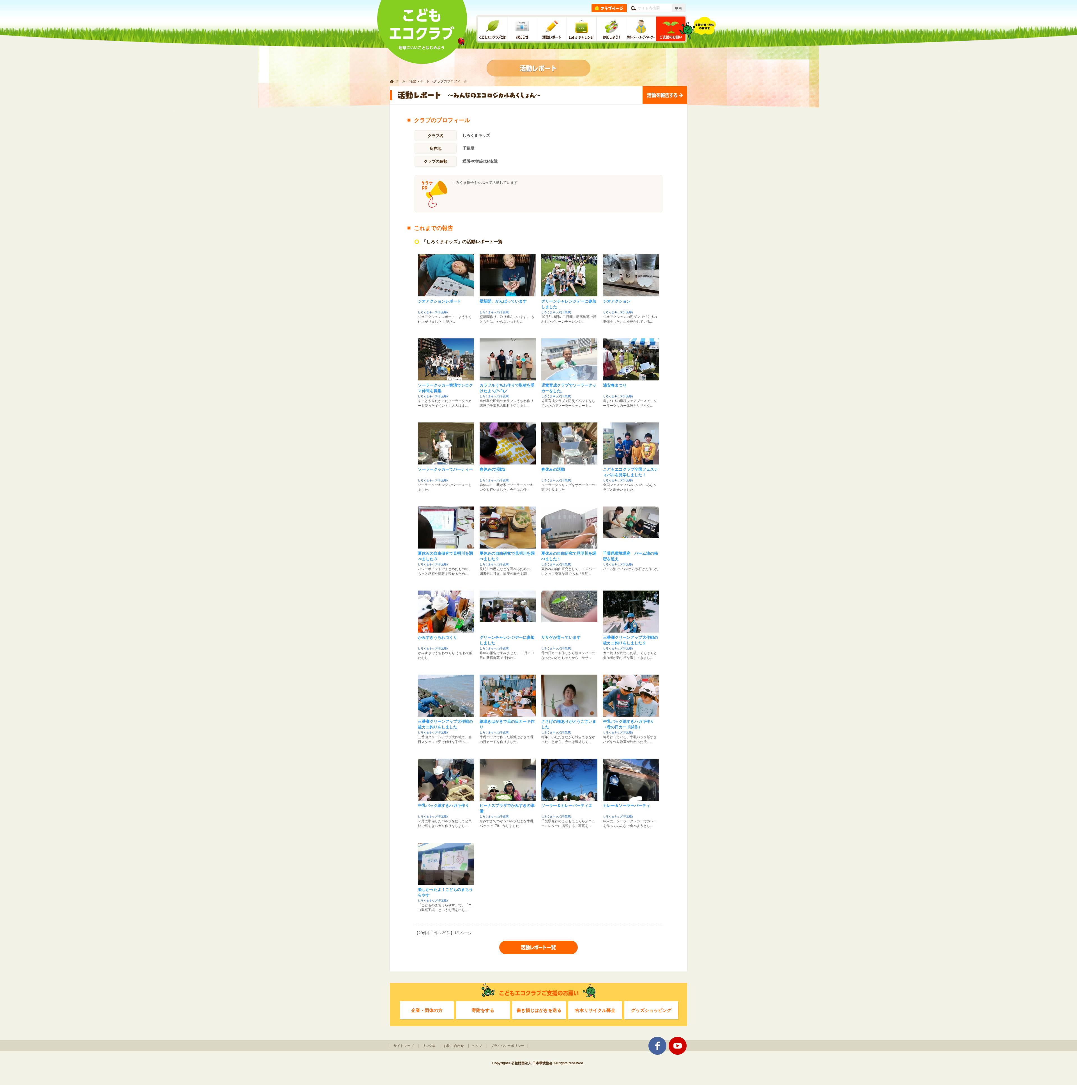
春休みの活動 (553, 469)
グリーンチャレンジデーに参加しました (568, 304)
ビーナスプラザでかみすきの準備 (507, 808)
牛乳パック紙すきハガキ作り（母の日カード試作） (628, 724)
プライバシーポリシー (507, 1046)
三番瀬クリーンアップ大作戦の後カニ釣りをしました (445, 724)
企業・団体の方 (427, 1010)
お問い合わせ (454, 1046)
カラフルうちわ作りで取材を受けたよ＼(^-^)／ (507, 388)
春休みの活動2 (492, 469)
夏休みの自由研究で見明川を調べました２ (507, 556)
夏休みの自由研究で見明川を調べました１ (568, 556)
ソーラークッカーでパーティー (445, 469)
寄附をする (483, 1010)
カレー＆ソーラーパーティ (626, 805)
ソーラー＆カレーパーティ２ (566, 805)
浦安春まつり (615, 385)
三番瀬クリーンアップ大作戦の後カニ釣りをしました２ (630, 640)
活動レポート (419, 81)
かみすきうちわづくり (437, 637)
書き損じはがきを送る (539, 1010)
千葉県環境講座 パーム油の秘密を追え (630, 556)
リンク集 (429, 1046)
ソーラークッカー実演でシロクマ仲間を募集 (445, 388)
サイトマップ (403, 1046)
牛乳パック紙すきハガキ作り (443, 805)
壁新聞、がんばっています (503, 301)
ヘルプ (477, 1046)
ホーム (400, 81)
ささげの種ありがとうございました (568, 724)
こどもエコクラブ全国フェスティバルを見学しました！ (630, 472)
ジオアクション (616, 301)
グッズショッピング (651, 1010)
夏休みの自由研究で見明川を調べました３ (445, 556)
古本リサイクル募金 (595, 1010)
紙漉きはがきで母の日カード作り (507, 724)
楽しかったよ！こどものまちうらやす (445, 892)
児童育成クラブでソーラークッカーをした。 (568, 388)
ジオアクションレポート (439, 301)
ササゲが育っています (561, 637)
